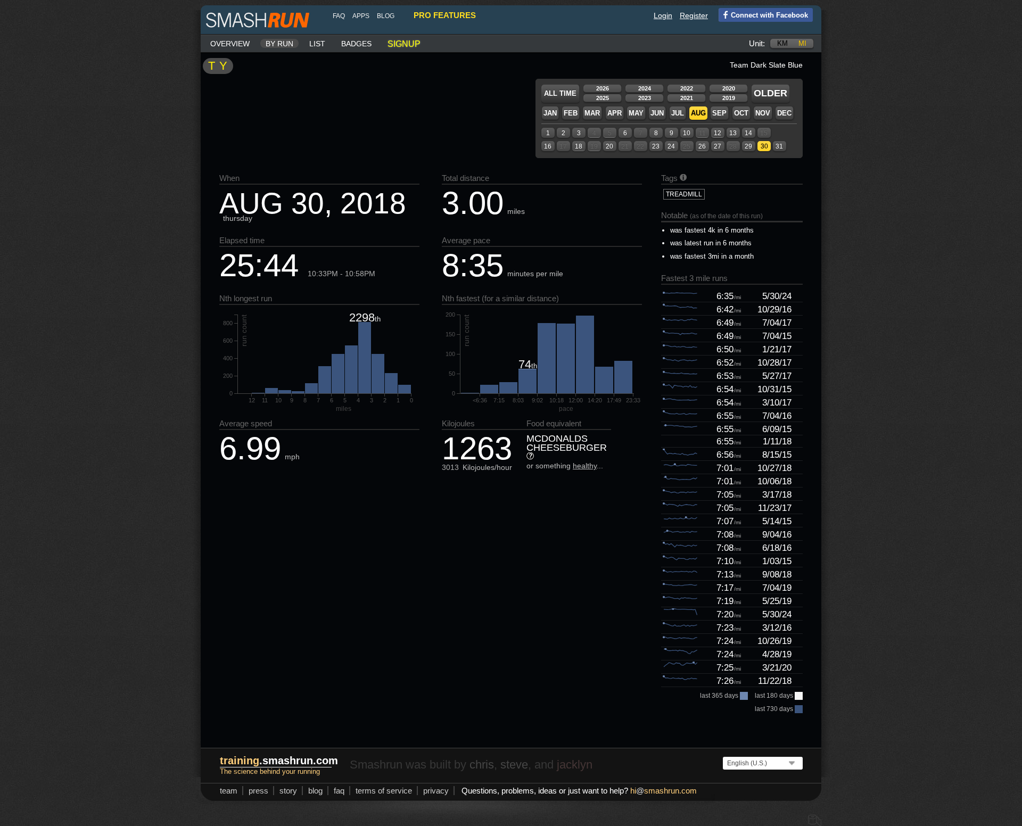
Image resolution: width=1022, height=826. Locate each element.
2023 (644, 98)
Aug (698, 113)
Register (694, 15)
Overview (230, 43)
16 (547, 146)
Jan (550, 113)
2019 (728, 98)
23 (656, 146)
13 (733, 133)
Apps (360, 16)
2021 (686, 98)
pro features (445, 15)
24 (671, 146)
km (782, 43)
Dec (784, 113)
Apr (614, 113)
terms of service (384, 790)
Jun (657, 113)
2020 (728, 88)
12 (717, 133)
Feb (571, 113)
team (228, 790)
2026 (602, 88)
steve (514, 764)
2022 (686, 88)
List (317, 43)
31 (779, 146)
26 (702, 146)
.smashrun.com (279, 760)
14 (748, 133)
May (636, 113)
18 (578, 146)
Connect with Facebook (769, 15)
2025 (602, 98)
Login (663, 15)
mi (802, 43)
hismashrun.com (663, 790)
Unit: (757, 43)
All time (560, 93)
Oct (741, 113)
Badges (356, 43)
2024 (644, 88)
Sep (719, 113)
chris (481, 764)
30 (764, 146)
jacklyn (574, 764)
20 (609, 146)
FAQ (339, 16)
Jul (677, 113)
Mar (592, 113)
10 (686, 133)
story (288, 790)
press (258, 790)
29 (748, 146)
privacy (436, 790)
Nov (762, 113)
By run (279, 43)
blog (385, 16)
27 (717, 146)
